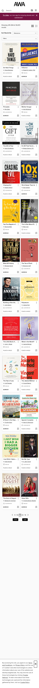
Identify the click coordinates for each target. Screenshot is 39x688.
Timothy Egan (8, 422)
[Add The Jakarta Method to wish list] (36, 390)
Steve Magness (9, 70)
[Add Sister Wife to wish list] (36, 507)
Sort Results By (6, 33)
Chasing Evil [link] (7, 185)
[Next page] (28, 515)
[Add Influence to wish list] (36, 76)
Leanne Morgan (27, 344)
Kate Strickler (8, 461)
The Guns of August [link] (9, 498)
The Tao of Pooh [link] (27, 263)
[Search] (2, 10)
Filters (5, 38)
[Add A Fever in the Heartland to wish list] (18, 429)
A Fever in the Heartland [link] (10, 420)
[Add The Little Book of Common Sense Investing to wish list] (18, 350)
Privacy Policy (20, 665)
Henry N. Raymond (28, 422)
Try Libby (6, 15)
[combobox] (15, 10)
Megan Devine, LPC (28, 148)
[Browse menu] (36, 10)
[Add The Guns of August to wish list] (18, 507)
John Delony (8, 305)
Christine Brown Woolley (29, 501)
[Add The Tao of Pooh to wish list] (36, 272)
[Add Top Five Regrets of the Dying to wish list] (18, 233)
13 (25, 515)
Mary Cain (26, 227)
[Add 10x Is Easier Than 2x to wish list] (36, 194)
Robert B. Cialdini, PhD (29, 70)
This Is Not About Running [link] (28, 224)
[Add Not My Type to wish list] (36, 468)
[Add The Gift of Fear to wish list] (18, 155)
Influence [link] (24, 68)
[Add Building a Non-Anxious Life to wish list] (18, 311)
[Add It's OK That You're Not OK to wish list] (36, 155)
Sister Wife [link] (25, 498)
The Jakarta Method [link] (28, 381)
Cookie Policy (24, 682)
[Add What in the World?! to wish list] (36, 350)
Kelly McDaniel (27, 109)
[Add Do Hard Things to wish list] (18, 76)
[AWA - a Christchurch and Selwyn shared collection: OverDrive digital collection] (19, 4)
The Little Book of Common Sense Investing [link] (10, 342)
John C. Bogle (8, 344)
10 (17, 515)
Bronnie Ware (8, 227)
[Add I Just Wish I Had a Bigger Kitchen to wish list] (18, 468)
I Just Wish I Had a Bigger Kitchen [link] (10, 459)
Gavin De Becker (9, 148)
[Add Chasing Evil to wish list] (18, 194)
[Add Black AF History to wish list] (18, 272)
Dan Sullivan (26, 187)
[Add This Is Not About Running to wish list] (36, 233)
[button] (32, 27)
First (15, 519)
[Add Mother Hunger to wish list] (36, 116)
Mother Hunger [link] (26, 107)
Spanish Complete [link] (27, 420)
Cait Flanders (8, 383)
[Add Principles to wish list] (18, 116)
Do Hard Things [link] (8, 68)
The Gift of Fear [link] (8, 146)
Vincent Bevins (27, 383)
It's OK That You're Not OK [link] (28, 146)
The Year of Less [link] (8, 381)
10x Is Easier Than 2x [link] (28, 185)
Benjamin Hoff (27, 266)
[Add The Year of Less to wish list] (18, 390)
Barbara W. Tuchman (10, 501)
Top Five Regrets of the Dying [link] (10, 224)
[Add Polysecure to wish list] (36, 311)
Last (25, 519)
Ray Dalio (7, 109)
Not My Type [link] (26, 459)
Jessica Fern (26, 305)
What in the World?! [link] (28, 342)
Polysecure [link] (25, 303)
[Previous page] (12, 515)
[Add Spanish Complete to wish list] (36, 429)
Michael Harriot (9, 266)
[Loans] (32, 10)
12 (22, 515)
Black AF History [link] (8, 263)
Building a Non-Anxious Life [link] (10, 303)
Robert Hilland (8, 187)
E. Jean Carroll (27, 461)
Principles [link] (6, 107)
